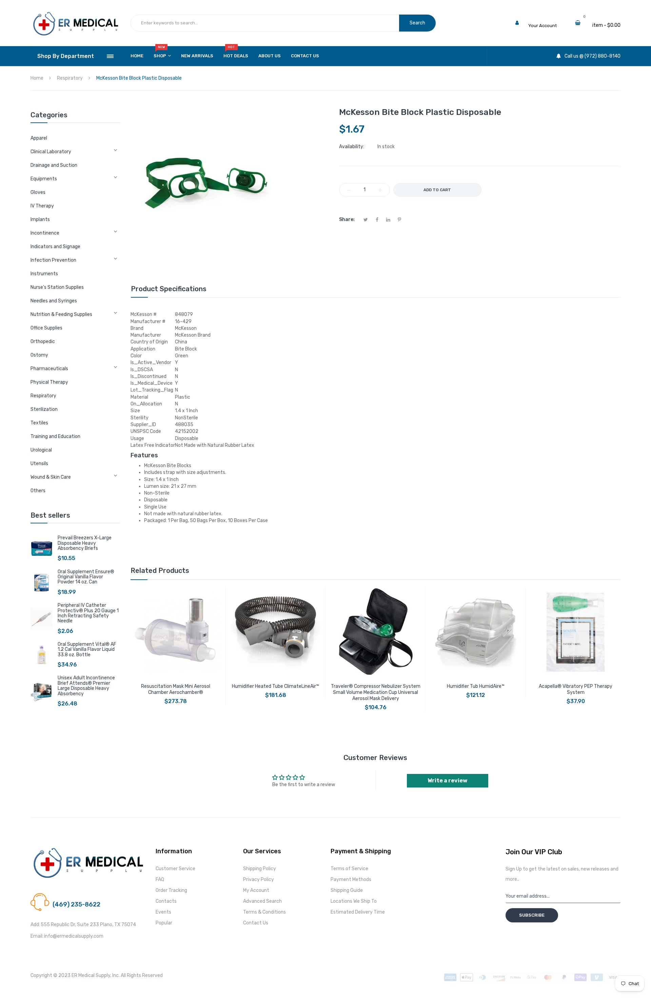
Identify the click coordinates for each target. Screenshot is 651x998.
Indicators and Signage (55, 247)
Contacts (166, 901)
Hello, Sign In (541, 18)
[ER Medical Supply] (75, 13)
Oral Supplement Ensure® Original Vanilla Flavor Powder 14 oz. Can (86, 577)
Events (163, 912)
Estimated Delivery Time (358, 912)
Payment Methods (351, 879)
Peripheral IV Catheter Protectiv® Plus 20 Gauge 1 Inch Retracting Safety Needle (88, 613)
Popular (164, 923)
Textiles (39, 423)
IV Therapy (42, 206)
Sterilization (44, 409)
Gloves (38, 192)
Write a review (447, 780)
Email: (37, 936)
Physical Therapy (49, 382)
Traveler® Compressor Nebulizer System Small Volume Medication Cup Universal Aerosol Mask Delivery (375, 692)
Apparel (39, 138)
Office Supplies (46, 328)
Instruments (44, 274)
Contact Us (255, 923)
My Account (256, 890)
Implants (40, 219)
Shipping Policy (259, 869)
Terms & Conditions (264, 912)
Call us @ (62, 896)
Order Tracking (171, 890)
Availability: (351, 146)
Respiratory (43, 396)
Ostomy (39, 355)
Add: (35, 924)
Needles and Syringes (54, 301)
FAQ (160, 879)
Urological (41, 450)
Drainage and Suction (54, 165)
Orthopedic (43, 341)
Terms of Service (349, 869)
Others (38, 491)
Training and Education (55, 436)
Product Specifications (168, 289)
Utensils (39, 463)
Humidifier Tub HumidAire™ (476, 686)
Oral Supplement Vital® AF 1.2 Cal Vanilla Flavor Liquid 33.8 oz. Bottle (87, 649)
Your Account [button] (542, 25)
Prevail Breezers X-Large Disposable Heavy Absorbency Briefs (85, 543)
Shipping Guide (347, 890)
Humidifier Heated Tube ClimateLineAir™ (275, 686)
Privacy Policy (258, 879)
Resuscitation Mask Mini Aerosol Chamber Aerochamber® (175, 689)
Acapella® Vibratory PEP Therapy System (575, 689)
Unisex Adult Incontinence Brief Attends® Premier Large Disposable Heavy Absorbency (86, 685)
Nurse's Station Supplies (57, 287)
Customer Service (175, 869)
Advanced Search (262, 901)
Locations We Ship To (354, 901)
